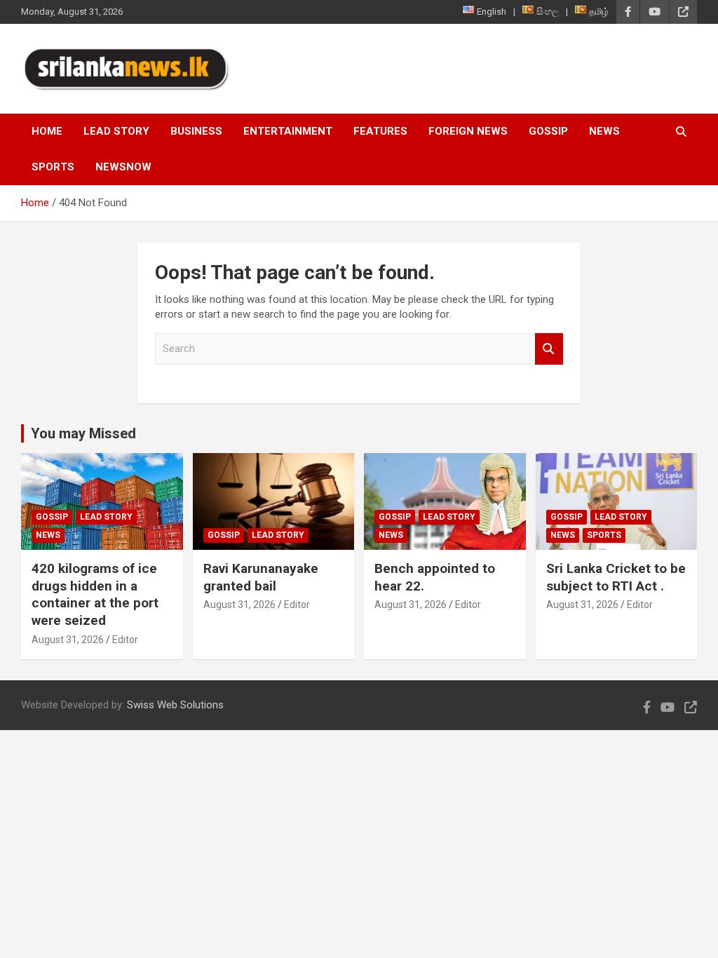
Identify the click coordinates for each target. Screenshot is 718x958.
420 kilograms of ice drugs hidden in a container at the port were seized (95, 594)
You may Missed (83, 433)
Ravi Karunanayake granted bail (260, 577)
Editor (125, 639)
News (604, 131)
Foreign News (468, 131)
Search (549, 349)
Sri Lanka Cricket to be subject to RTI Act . (616, 577)
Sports (53, 167)
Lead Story (116, 131)
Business (196, 131)
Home (47, 131)
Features (380, 131)
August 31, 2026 (68, 639)
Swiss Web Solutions (175, 705)
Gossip (548, 131)
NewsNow (123, 167)
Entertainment (287, 131)
